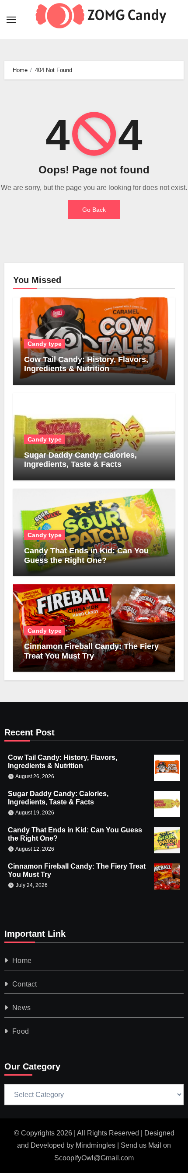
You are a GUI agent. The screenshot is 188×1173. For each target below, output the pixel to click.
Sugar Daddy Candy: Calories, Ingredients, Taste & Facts (80, 460)
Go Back (94, 209)
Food (20, 1031)
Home (21, 960)
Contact (24, 984)
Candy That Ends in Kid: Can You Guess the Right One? (86, 555)
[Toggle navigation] (11, 19)
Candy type (45, 343)
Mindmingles (95, 1145)
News (21, 1007)
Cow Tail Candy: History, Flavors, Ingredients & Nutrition (86, 364)
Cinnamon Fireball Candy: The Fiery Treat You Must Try (91, 651)
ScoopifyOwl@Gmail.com (94, 1158)
